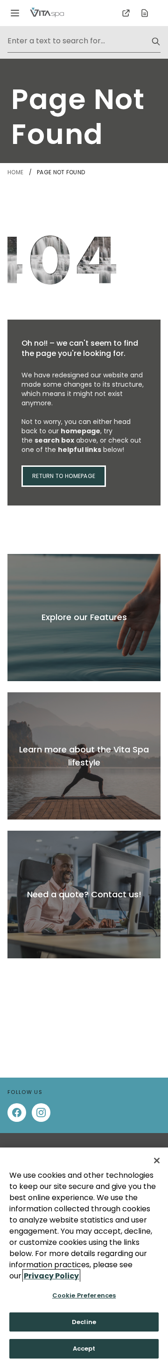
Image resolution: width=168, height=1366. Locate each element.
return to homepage (63, 476)
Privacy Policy (51, 1275)
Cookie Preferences (84, 1295)
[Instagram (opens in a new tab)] (41, 1112)
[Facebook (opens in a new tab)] (16, 1112)
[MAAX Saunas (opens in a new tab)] (126, 13)
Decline (84, 1322)
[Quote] (144, 13)
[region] (84, 1256)
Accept (84, 1348)
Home (16, 172)
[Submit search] (156, 41)
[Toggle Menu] (14, 13)
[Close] (157, 1160)
